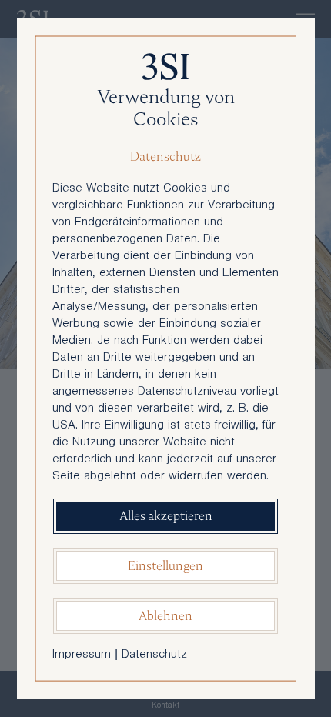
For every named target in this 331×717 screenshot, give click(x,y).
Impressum (81, 655)
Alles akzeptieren (165, 516)
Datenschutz (154, 655)
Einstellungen (165, 566)
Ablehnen (165, 616)
